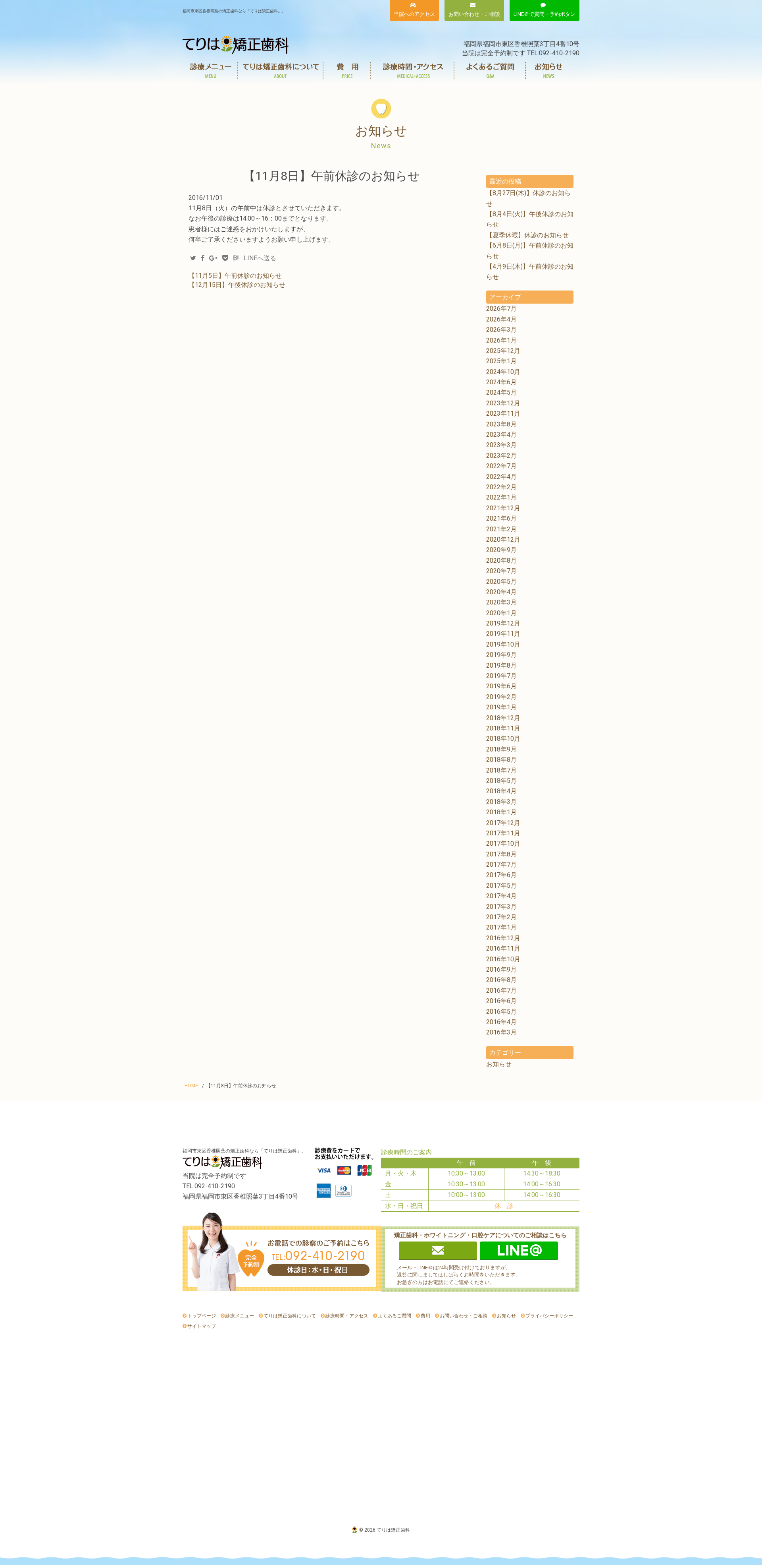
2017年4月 (501, 896)
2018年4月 (501, 791)
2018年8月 (501, 759)
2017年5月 (501, 885)
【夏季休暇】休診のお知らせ (527, 235)
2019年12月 (503, 623)
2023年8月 (501, 424)
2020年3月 (501, 602)
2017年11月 (503, 833)
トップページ (201, 1316)
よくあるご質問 (490, 70)
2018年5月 (501, 780)
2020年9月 (501, 550)
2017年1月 (501, 927)
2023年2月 (501, 455)
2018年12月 (503, 718)
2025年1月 (501, 361)
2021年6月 (501, 518)
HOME (191, 1086)
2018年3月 (501, 802)
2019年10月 (503, 644)
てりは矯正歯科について (280, 70)
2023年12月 (503, 403)
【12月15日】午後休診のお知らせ (237, 285)
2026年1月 (501, 340)
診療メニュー (210, 70)
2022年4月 (501, 476)
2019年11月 (503, 633)
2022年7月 (501, 466)
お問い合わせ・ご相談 (463, 1316)
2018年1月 (501, 812)
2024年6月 (501, 382)
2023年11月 (503, 413)
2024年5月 (501, 392)
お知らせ (549, 70)
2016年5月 (501, 1011)
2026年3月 (501, 329)
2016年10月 (503, 959)
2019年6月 (501, 686)
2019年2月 (501, 697)
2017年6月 (501, 875)
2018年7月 (501, 770)
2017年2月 (501, 917)
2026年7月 (501, 308)
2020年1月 (501, 613)
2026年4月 (501, 319)
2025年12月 (503, 350)
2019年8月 (501, 665)
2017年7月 (501, 864)
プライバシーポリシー (549, 1316)
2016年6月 (501, 1001)
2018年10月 (503, 738)
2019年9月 (501, 655)
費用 (347, 70)
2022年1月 (501, 497)
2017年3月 (501, 906)
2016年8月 (501, 980)
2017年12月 (503, 823)
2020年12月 (503, 539)
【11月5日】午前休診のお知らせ (235, 275)
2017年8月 (501, 854)
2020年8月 (501, 560)
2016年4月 (501, 1022)
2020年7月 (501, 571)
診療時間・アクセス (412, 70)
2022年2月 (501, 487)
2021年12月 (503, 508)
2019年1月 (501, 707)
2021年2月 (501, 529)
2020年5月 (501, 581)
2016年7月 (501, 990)
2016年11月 (503, 948)
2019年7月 (501, 676)
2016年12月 (503, 938)
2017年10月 (503, 843)
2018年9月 (501, 749)
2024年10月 (503, 372)
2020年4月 (501, 592)
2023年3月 (501, 445)
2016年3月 (501, 1032)
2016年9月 (501, 969)
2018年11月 (503, 728)
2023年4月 (501, 434)
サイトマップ (201, 1326)
